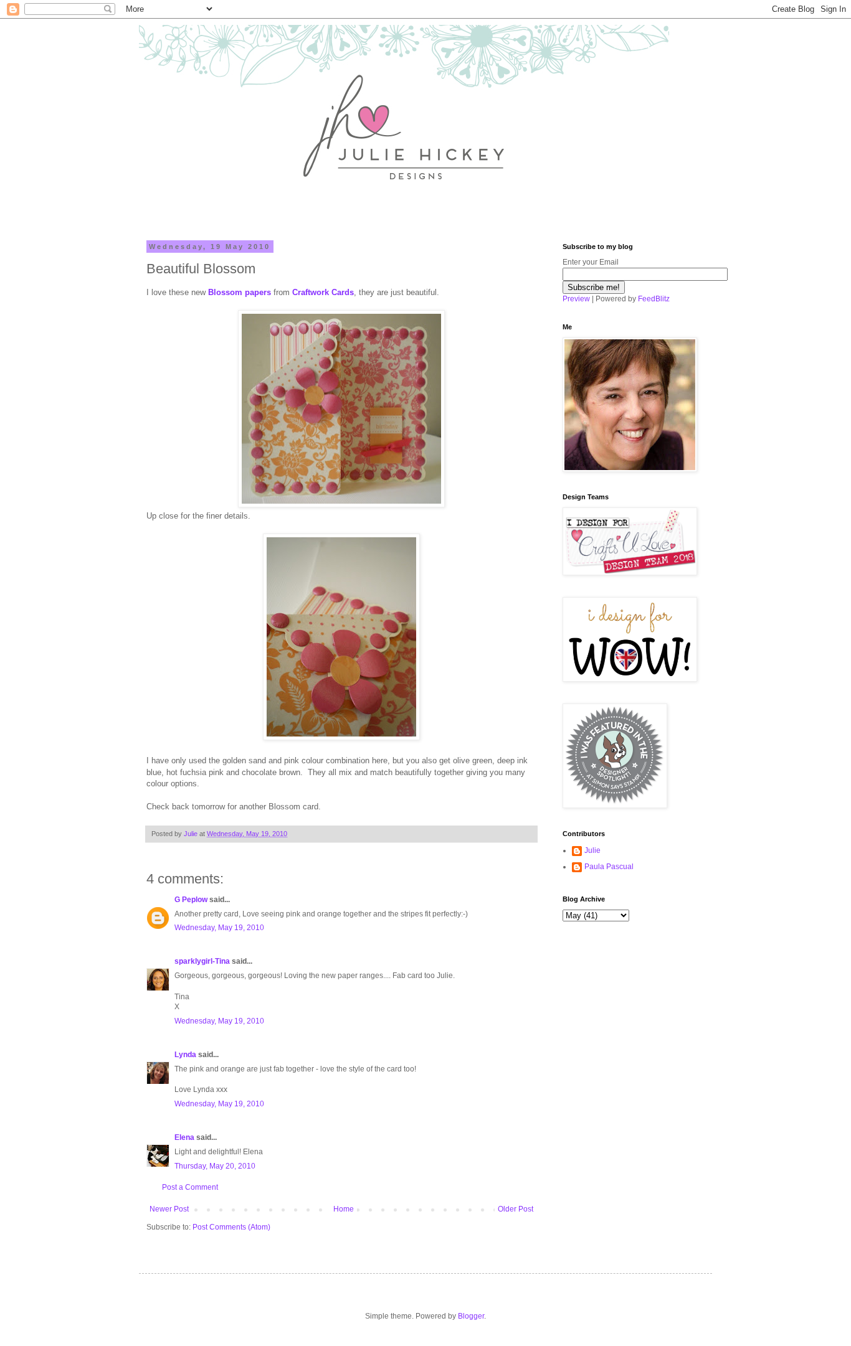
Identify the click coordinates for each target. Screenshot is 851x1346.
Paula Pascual (609, 866)
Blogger (471, 1316)
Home (343, 1209)
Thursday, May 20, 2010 (214, 1166)
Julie (592, 850)
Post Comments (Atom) (231, 1227)
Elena (184, 1137)
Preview (576, 298)
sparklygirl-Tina (202, 961)
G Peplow (190, 899)
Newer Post (169, 1209)
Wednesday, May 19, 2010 (219, 927)
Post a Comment (190, 1187)
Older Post (515, 1209)
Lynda (185, 1054)
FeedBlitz (654, 298)
